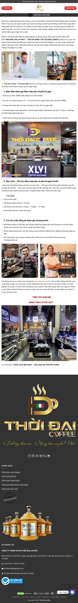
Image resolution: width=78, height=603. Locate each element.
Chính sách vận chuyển (11, 472)
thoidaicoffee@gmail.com (13, 568)
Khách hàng (54, 597)
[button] (30, 15)
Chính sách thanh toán (11, 481)
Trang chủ (16, 597)
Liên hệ (63, 597)
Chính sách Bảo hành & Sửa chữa (15, 485)
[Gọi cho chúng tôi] (45, 456)
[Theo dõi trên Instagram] (33, 456)
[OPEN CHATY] (72, 592)
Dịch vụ (32, 597)
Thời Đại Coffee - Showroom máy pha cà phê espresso (10, 499)
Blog (39, 597)
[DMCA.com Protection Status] (24, 593)
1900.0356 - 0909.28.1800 (14, 564)
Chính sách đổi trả (9, 476)
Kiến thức (45, 597)
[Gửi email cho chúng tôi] (41, 456)
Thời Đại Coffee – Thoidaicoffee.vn (18, 84)
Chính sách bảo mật (10, 489)
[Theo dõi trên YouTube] (48, 456)
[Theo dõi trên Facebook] (29, 456)
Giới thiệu (25, 597)
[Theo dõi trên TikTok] (37, 456)
